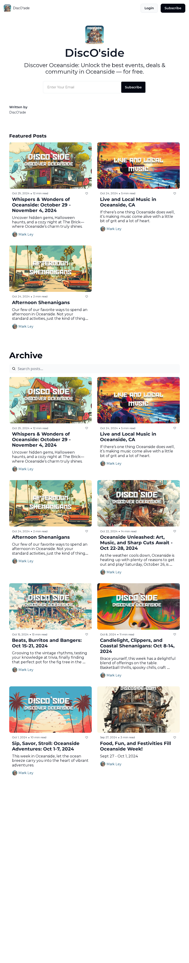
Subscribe (133, 87)
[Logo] (7, 8)
